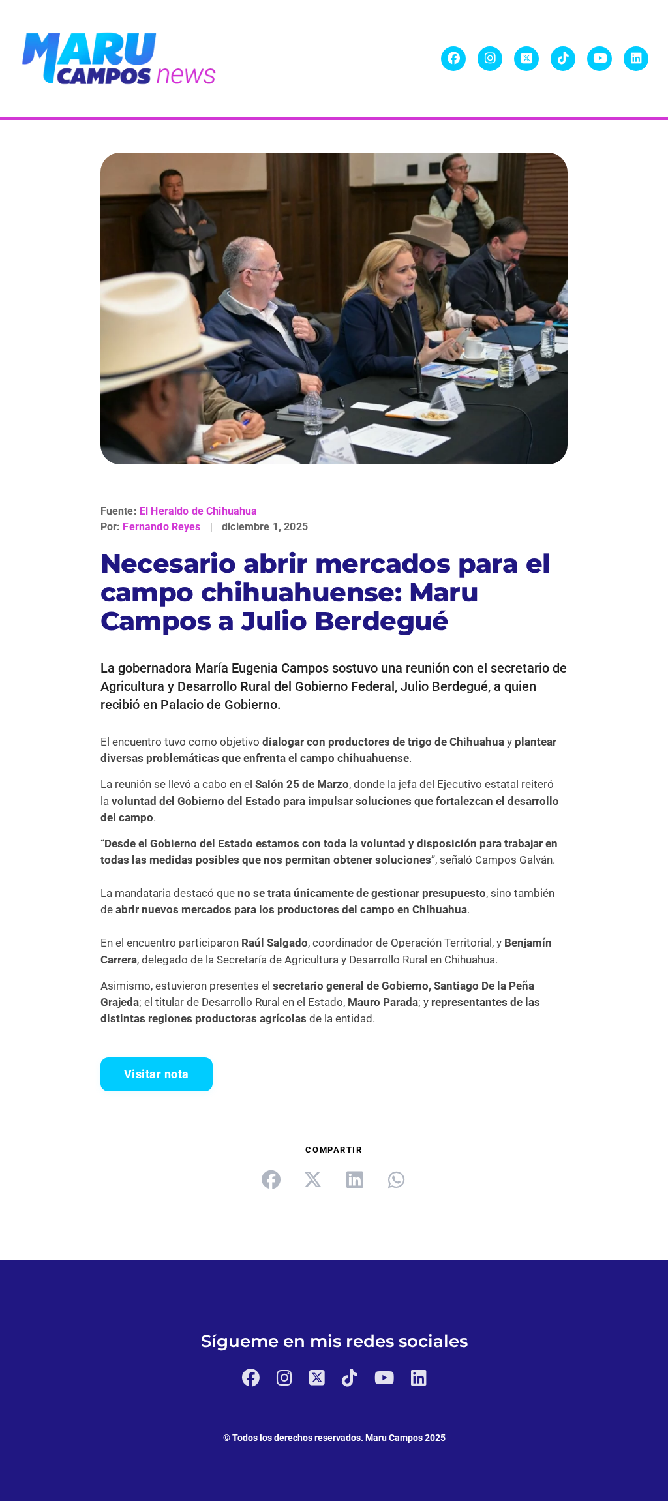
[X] (526, 58)
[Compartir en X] (313, 1180)
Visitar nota (156, 1074)
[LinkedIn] (636, 58)
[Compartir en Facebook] (271, 1180)
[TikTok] (563, 58)
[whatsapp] (396, 1180)
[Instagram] (490, 58)
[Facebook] (453, 58)
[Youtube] (599, 58)
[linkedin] (355, 1180)
